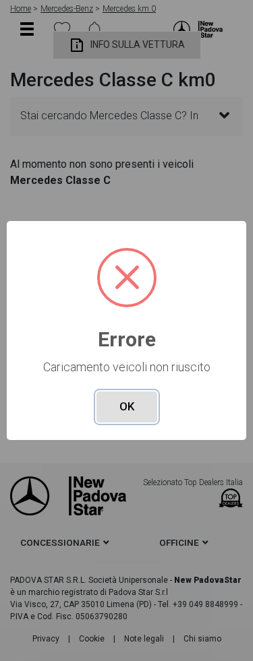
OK (126, 406)
